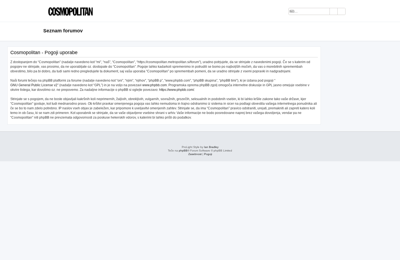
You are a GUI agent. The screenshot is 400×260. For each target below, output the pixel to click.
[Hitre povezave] (355, 31)
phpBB (183, 150)
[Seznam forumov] (69, 11)
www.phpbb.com (154, 85)
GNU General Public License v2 (33, 85)
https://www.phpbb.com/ (176, 90)
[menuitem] (352, 12)
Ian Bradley (211, 147)
